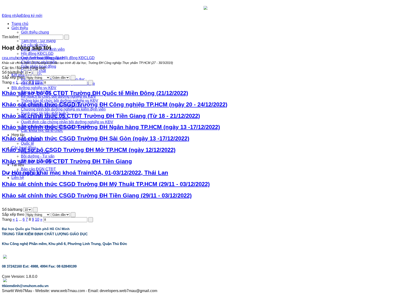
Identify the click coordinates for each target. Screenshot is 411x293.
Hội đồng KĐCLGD (37, 54)
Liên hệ (17, 178)
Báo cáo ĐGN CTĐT (38, 169)
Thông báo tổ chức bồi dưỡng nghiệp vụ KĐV (59, 101)
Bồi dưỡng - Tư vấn (37, 156)
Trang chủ (19, 24)
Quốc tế (27, 143)
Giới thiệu (19, 28)
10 (37, 82)
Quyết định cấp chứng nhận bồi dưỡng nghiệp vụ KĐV (67, 122)
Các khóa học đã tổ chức (42, 131)
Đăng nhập (11, 16)
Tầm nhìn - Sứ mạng (38, 41)
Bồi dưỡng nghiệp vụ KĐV (33, 88)
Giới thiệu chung (35, 32)
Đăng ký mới (31, 16)
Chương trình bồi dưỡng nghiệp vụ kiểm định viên (63, 109)
